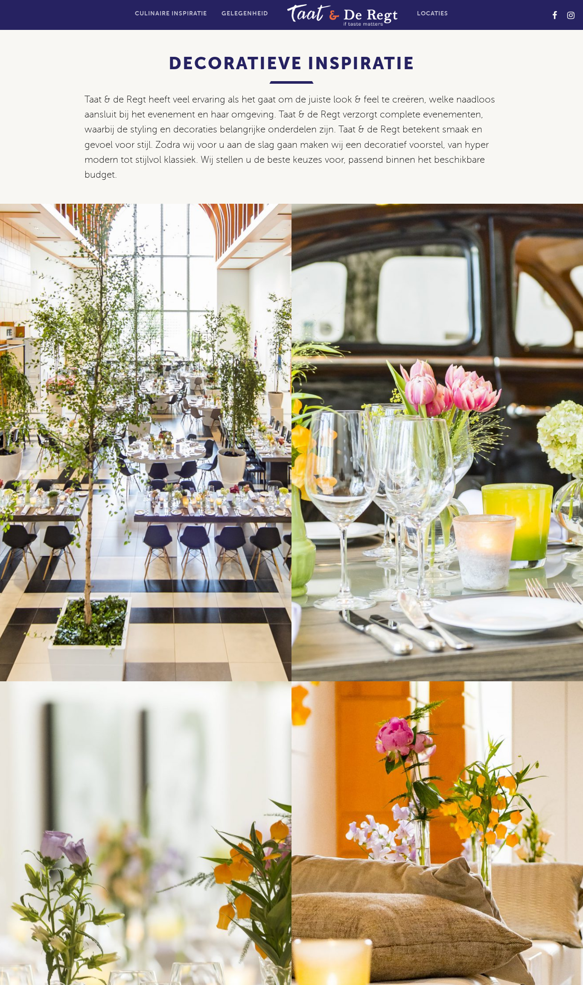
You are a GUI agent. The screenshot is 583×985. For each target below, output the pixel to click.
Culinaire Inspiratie (171, 13)
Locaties (432, 13)
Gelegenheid (245, 13)
